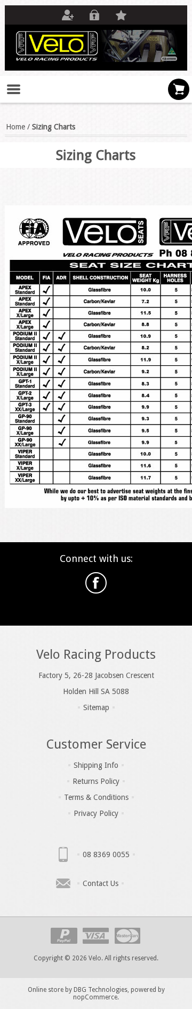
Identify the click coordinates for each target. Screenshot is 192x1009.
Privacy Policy (96, 813)
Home (15, 126)
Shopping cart (178, 89)
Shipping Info (96, 765)
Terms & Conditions (96, 797)
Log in (94, 15)
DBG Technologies (100, 989)
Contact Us (100, 883)
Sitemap (96, 707)
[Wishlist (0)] (121, 15)
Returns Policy (96, 781)
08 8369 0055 (106, 854)
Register (67, 15)
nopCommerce (95, 997)
